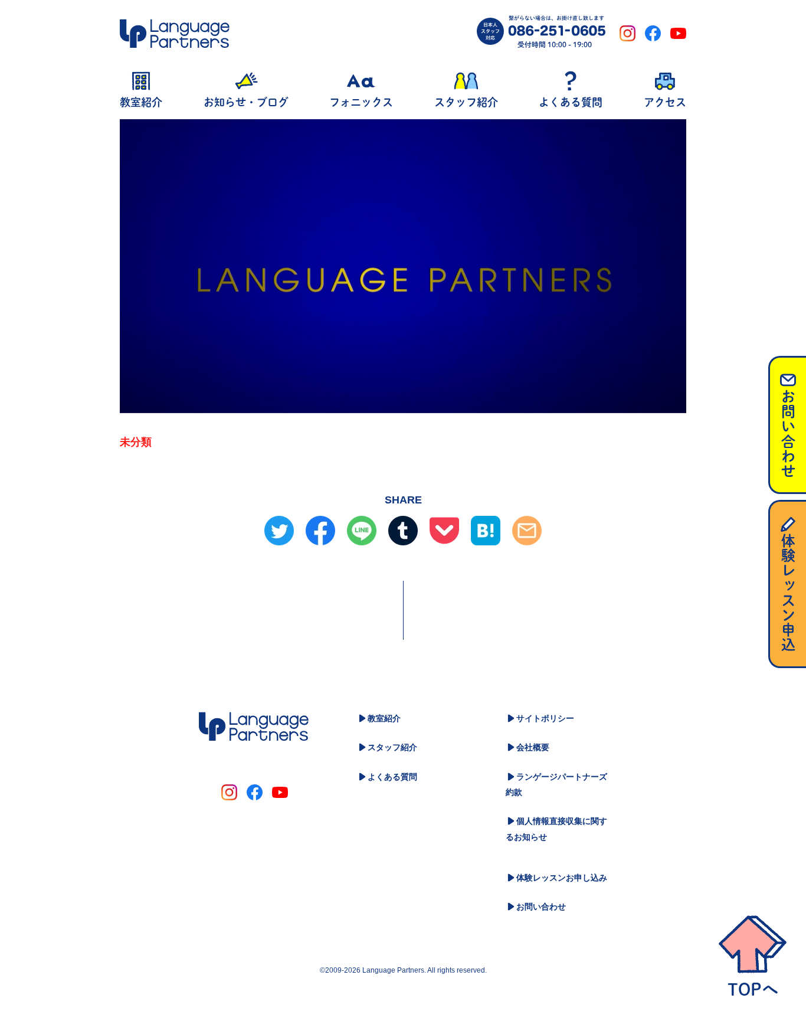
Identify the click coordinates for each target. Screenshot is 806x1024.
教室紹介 (384, 718)
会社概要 (532, 747)
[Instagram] (627, 33)
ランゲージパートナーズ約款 (556, 784)
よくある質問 (392, 776)
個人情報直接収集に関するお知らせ (556, 829)
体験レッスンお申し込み (561, 877)
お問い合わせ (541, 906)
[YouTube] (678, 33)
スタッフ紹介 (392, 747)
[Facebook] (653, 33)
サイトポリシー (545, 718)
